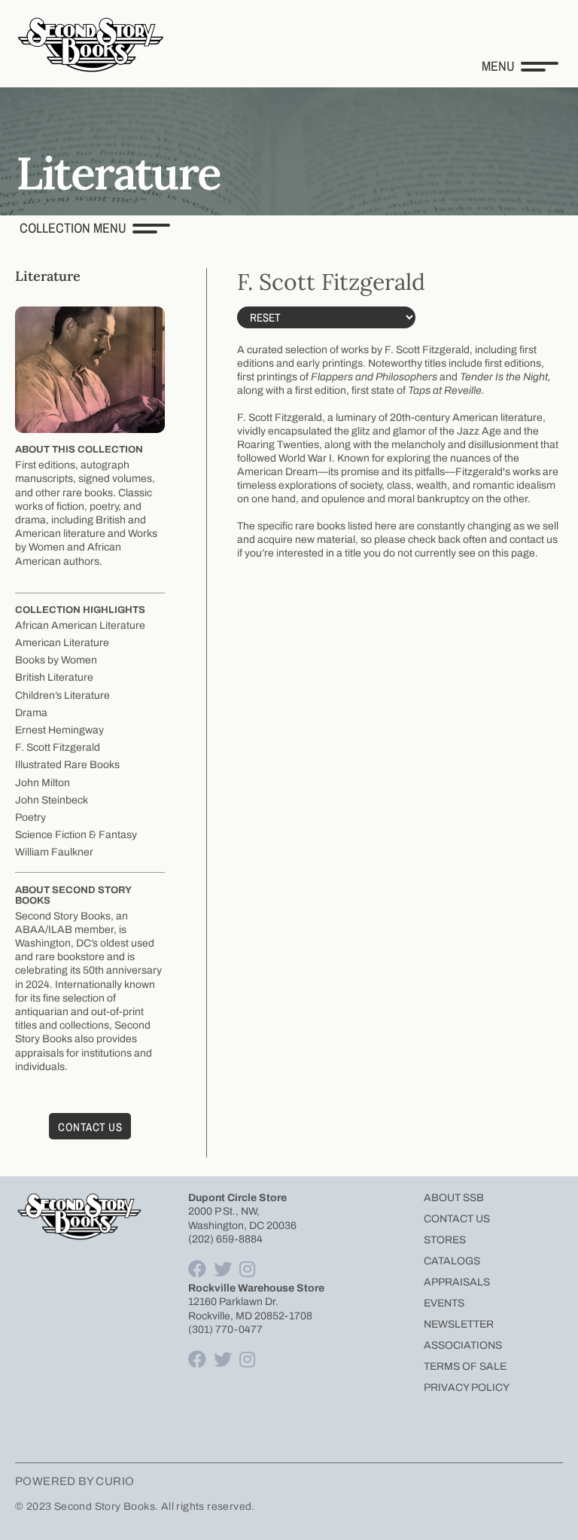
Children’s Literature (62, 695)
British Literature (54, 677)
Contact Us (90, 1127)
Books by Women (56, 660)
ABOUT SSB (454, 1197)
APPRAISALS (457, 1282)
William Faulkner (54, 852)
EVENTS (444, 1303)
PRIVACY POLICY (467, 1387)
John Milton (42, 782)
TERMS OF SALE (465, 1366)
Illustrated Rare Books (67, 764)
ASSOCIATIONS (463, 1345)
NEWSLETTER (459, 1324)
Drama (31, 712)
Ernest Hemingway (59, 730)
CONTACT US (457, 1218)
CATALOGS (452, 1261)
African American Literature (80, 625)
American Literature (62, 642)
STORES (445, 1240)
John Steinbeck (51, 800)
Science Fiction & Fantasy (76, 834)
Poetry (30, 817)
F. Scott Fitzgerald (57, 747)
